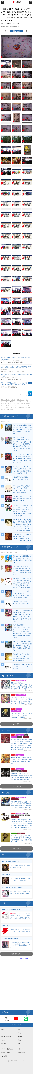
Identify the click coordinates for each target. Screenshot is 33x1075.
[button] (16, 46)
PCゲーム (14, 402)
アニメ (20, 1033)
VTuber (4, 1043)
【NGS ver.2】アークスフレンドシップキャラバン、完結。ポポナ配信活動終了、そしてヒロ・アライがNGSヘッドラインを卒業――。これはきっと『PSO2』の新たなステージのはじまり (16, 405)
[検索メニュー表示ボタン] (2, 2)
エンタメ (4, 1033)
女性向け (20, 1040)
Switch (4, 1040)
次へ (27, 31)
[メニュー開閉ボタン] (30, 2)
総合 (3, 1029)
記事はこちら (16, 31)
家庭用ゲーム (20, 400)
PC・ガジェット (6, 1036)
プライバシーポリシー (24, 1049)
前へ (6, 31)
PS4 (27, 400)
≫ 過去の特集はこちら (26, 958)
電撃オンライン (5, 400)
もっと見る (16, 724)
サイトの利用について (8, 1049)
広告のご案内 (6, 1052)
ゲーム (13, 400)
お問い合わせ (21, 1052)
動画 (19, 1043)
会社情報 (4, 1056)
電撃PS (20, 1036)
